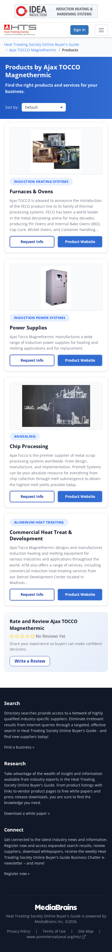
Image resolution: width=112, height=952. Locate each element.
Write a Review (30, 661)
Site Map (86, 931)
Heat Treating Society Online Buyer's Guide (41, 44)
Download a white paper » (27, 813)
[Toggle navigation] (101, 30)
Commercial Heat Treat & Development (41, 535)
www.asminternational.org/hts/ (54, 936)
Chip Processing (29, 446)
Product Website (80, 241)
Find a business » (19, 747)
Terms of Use (54, 931)
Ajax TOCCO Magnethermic (33, 49)
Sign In (79, 29)
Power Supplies (28, 327)
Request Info (32, 241)
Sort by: (11, 107)
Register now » (17, 873)
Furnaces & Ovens (31, 191)
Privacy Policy (18, 931)
